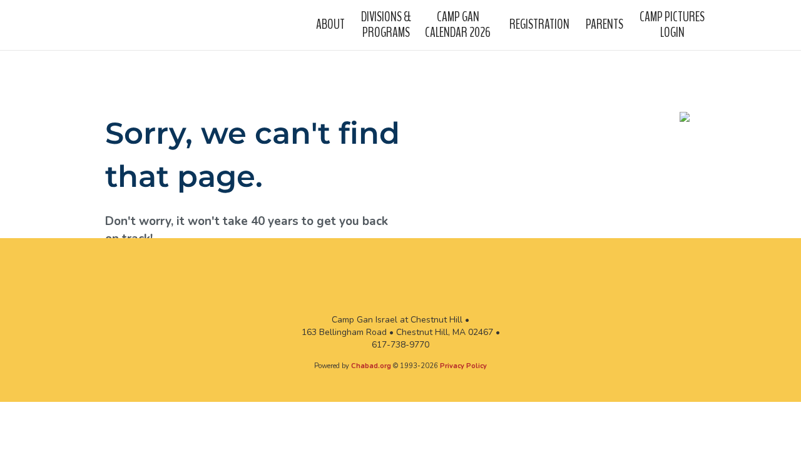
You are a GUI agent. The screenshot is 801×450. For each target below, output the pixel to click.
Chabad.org (371, 366)
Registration (539, 24)
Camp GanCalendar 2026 (458, 24)
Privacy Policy (463, 366)
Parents (604, 24)
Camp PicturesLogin (672, 24)
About (330, 24)
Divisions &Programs (386, 24)
